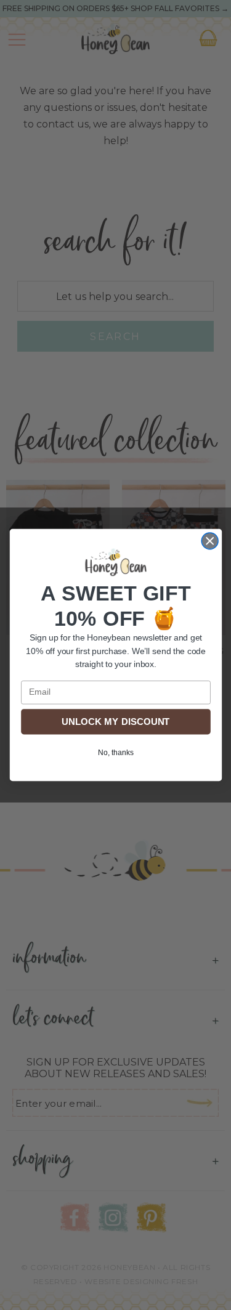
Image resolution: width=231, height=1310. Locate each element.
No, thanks (115, 752)
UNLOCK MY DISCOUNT (115, 721)
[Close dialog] (209, 541)
